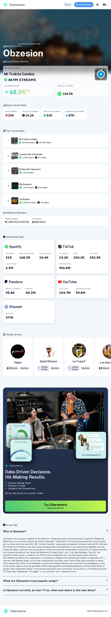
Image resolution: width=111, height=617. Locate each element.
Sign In (68, 4)
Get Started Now (84, 4)
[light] (97, 4)
